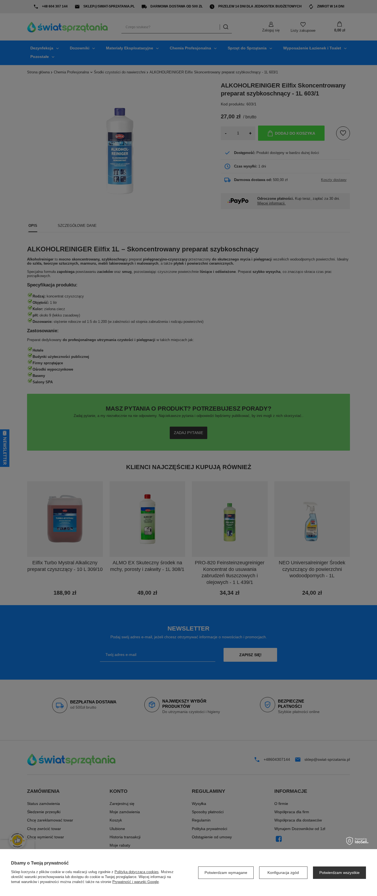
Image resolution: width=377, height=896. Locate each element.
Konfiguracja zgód (283, 872)
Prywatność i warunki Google (135, 882)
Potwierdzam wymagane (226, 872)
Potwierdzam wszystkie (339, 872)
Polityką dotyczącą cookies (137, 872)
